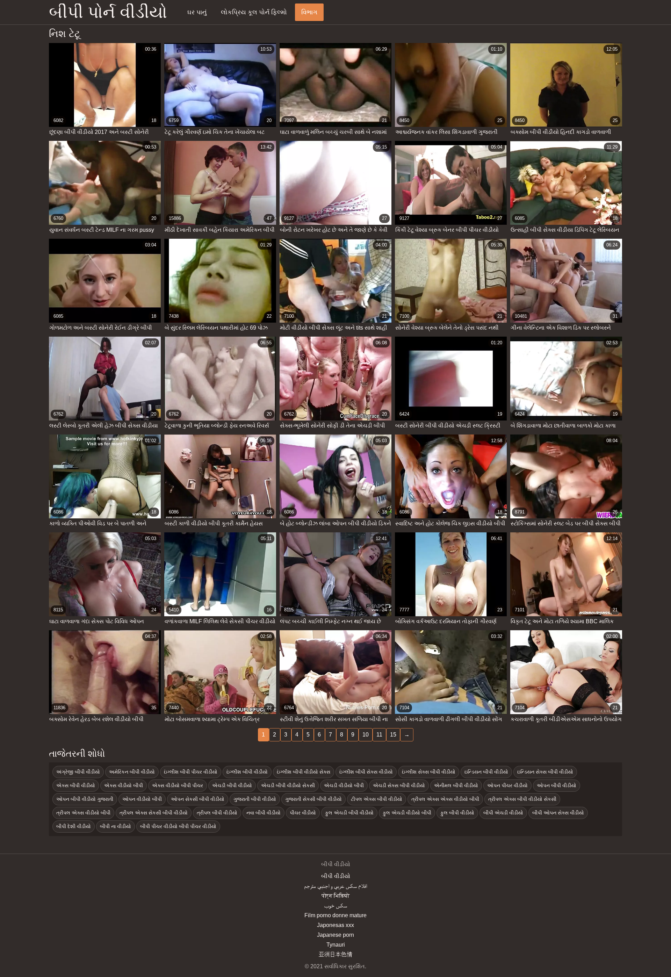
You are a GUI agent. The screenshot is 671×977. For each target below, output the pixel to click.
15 (393, 735)
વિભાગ (309, 12)
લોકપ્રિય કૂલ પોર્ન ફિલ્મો (254, 12)
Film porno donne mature (335, 915)
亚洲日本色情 (335, 954)
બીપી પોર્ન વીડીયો (108, 12)
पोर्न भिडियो (335, 896)
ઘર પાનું (197, 12)
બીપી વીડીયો (335, 876)
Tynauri (335, 945)
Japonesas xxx (335, 925)
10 (365, 735)
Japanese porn (335, 935)
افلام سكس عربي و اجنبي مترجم (335, 886)
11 (379, 735)
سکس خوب (335, 905)
